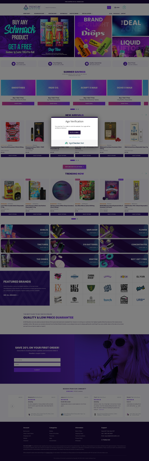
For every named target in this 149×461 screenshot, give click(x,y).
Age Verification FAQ (74, 137)
